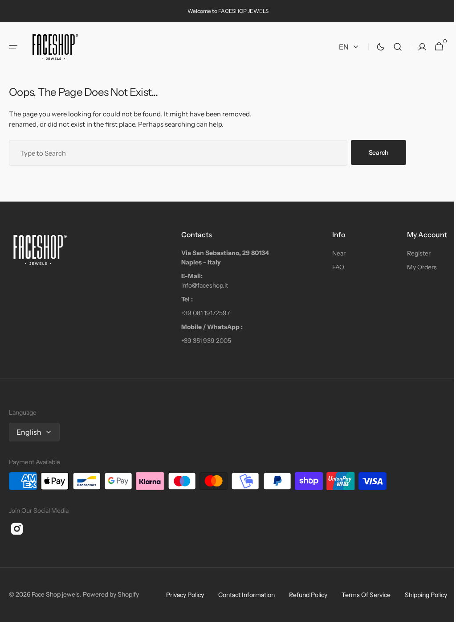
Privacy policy (178, 595)
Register (412, 253)
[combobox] (178, 153)
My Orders (415, 267)
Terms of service (359, 595)
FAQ (334, 267)
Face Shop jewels (56, 594)
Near (334, 253)
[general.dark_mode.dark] (374, 47)
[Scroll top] (439, 611)
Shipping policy (419, 595)
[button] (13, 47)
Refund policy (301, 595)
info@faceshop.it (202, 285)
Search (378, 152)
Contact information (240, 595)
